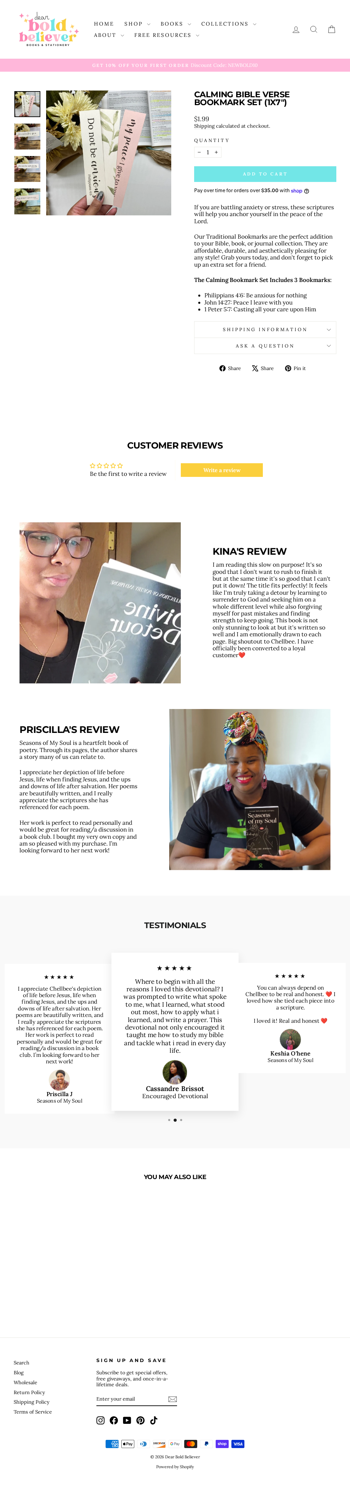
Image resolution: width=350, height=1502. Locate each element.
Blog (19, 1372)
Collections (226, 23)
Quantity (212, 140)
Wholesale (25, 1382)
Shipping (204, 126)
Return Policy (29, 1392)
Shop (134, 23)
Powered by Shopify (175, 1466)
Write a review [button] (222, 470)
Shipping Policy (32, 1402)
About (106, 35)
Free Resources (164, 35)
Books (173, 23)
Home (104, 23)
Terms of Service (33, 1411)
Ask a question (265, 346)
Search (21, 1362)
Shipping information (265, 329)
